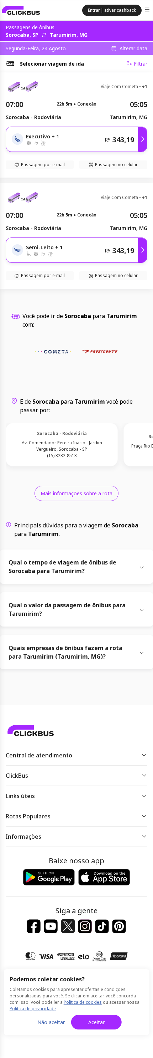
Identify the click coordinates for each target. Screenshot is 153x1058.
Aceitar (96, 1022)
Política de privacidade (33, 1009)
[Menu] (147, 10)
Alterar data (133, 48)
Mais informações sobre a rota (76, 493)
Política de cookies (83, 1002)
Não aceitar (51, 1022)
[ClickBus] (21, 10)
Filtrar (140, 63)
